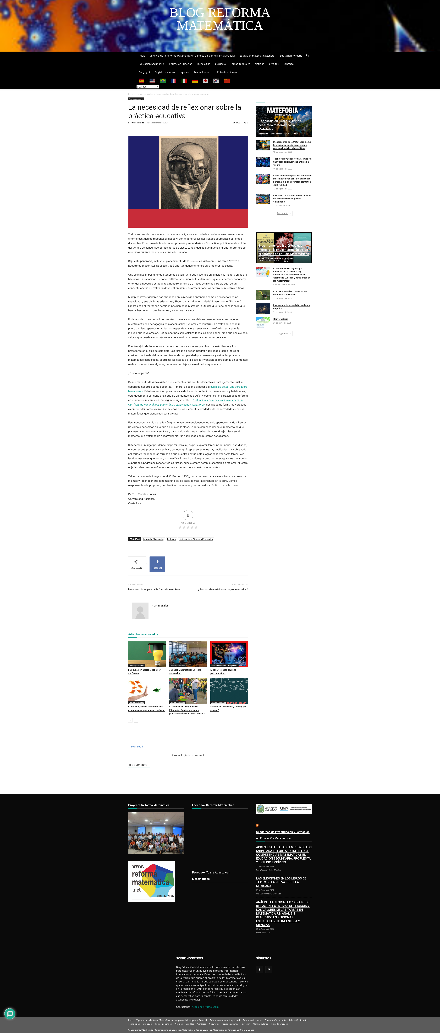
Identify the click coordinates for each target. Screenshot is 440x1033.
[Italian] (184, 80)
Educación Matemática (153, 539)
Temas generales (240, 63)
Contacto (288, 63)
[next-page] (136, 720)
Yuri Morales (138, 122)
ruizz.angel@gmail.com (205, 1006)
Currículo (220, 63)
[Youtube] (300, 56)
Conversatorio (280, 319)
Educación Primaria (291, 55)
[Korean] (216, 80)
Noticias (259, 63)
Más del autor (171, 634)
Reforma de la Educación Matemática (196, 539)
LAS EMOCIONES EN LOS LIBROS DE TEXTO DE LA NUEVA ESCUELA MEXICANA (281, 882)
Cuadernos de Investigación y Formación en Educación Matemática (283, 835)
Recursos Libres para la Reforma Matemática (154, 589)
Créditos (274, 63)
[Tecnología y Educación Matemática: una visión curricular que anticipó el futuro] (263, 162)
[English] (152, 80)
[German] (195, 80)
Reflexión (171, 539)
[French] (173, 80)
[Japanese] (205, 80)
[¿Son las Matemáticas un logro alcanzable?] (188, 654)
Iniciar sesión (136, 746)
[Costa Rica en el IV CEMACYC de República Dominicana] (263, 295)
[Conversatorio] (263, 322)
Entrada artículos (227, 72)
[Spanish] (141, 80)
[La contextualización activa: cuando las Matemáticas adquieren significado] (263, 199)
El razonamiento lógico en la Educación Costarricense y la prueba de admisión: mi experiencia (187, 710)
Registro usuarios (165, 72)
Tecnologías (203, 63)
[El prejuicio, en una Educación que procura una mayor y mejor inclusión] (147, 691)
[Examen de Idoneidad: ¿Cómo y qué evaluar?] (229, 691)
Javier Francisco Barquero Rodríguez (275, 258)
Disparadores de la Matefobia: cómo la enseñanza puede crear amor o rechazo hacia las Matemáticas (292, 145)
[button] (308, 56)
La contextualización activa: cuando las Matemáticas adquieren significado (292, 198)
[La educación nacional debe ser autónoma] (147, 654)
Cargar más (282, 213)
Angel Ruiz (263, 133)
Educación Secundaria (151, 63)
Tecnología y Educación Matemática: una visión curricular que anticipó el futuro (292, 161)
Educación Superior (180, 63)
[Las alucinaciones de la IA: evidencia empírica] (263, 308)
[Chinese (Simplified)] (227, 80)
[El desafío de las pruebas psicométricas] (229, 654)
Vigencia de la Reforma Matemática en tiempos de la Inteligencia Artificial (192, 55)
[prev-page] (130, 720)
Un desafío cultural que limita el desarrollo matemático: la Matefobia (280, 125)
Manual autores (203, 72)
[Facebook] (294, 56)
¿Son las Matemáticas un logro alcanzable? (223, 589)
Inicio (142, 55)
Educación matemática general (257, 55)
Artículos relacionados (143, 634)
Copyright (144, 72)
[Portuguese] (163, 80)
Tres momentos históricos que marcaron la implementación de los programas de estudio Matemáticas (283, 250)
